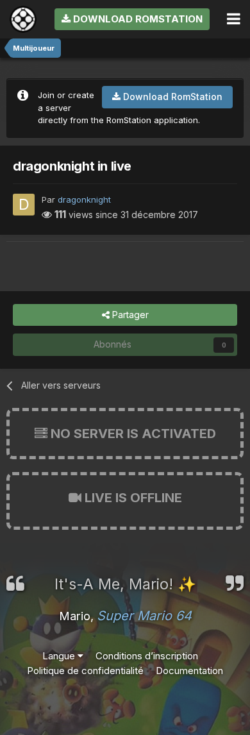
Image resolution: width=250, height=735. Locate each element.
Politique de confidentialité (85, 670)
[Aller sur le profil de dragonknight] (24, 204)
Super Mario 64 (144, 615)
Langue (60, 656)
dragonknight (84, 199)
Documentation (189, 670)
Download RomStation (137, 19)
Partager (129, 314)
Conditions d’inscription (147, 656)
